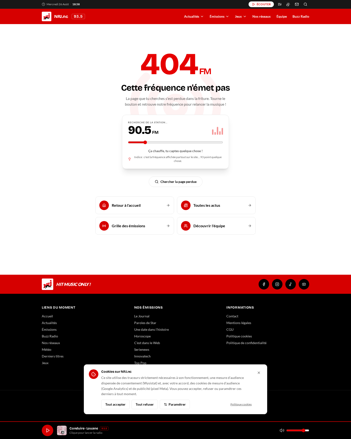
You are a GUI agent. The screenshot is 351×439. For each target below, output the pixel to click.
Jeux (238, 16)
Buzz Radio (300, 16)
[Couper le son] (282, 430)
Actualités (191, 16)
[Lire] (47, 430)
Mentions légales (238, 323)
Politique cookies (239, 336)
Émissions (217, 16)
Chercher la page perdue (178, 182)
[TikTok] (290, 284)
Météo (46, 349)
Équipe (282, 16)
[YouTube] (304, 284)
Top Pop (140, 363)
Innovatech (142, 356)
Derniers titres (53, 356)
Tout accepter (115, 404)
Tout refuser (145, 404)
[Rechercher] (305, 4)
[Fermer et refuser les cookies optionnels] (259, 372)
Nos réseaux (261, 16)
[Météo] (288, 4)
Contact (232, 316)
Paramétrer (177, 404)
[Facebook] (264, 284)
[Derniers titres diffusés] (279, 4)
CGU (230, 329)
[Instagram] (277, 284)
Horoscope (142, 336)
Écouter (264, 4)
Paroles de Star (145, 323)
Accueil (47, 316)
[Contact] (297, 4)
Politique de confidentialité (246, 343)
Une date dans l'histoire (151, 329)
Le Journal (141, 316)
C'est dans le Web (147, 343)
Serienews (141, 349)
